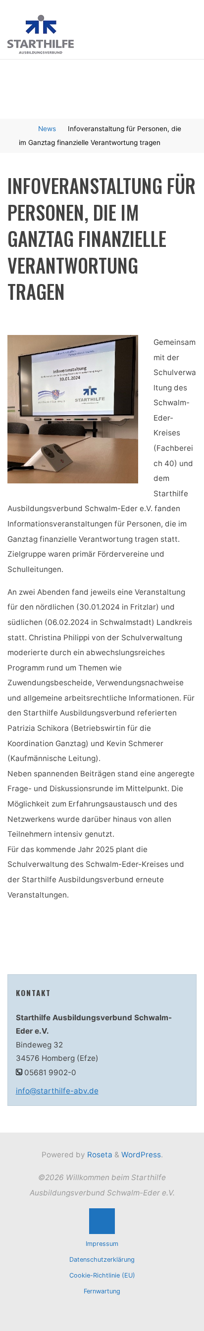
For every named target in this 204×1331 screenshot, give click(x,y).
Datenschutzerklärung (102, 1259)
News (47, 129)
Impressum (102, 1243)
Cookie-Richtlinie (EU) (102, 1275)
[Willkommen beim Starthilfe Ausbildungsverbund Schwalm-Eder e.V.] (40, 34)
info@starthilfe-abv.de (57, 1090)
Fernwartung (102, 1291)
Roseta (98, 1154)
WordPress (141, 1154)
